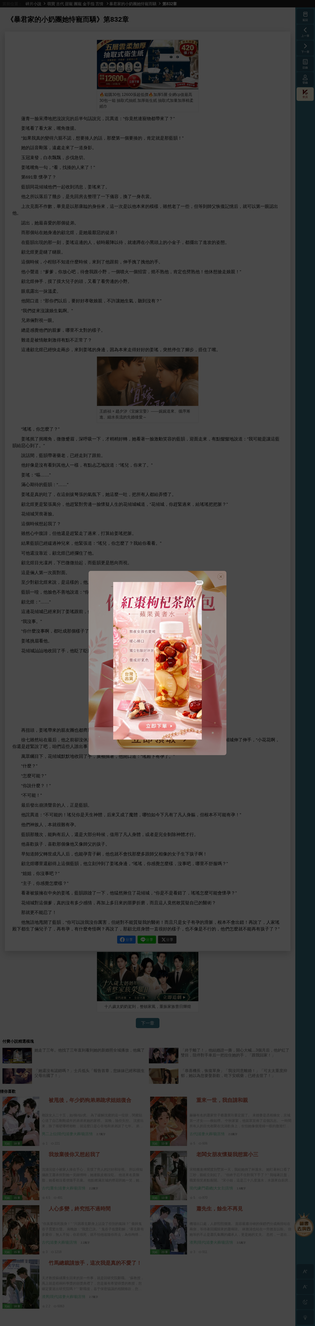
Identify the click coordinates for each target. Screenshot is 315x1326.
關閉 (199, 582)
